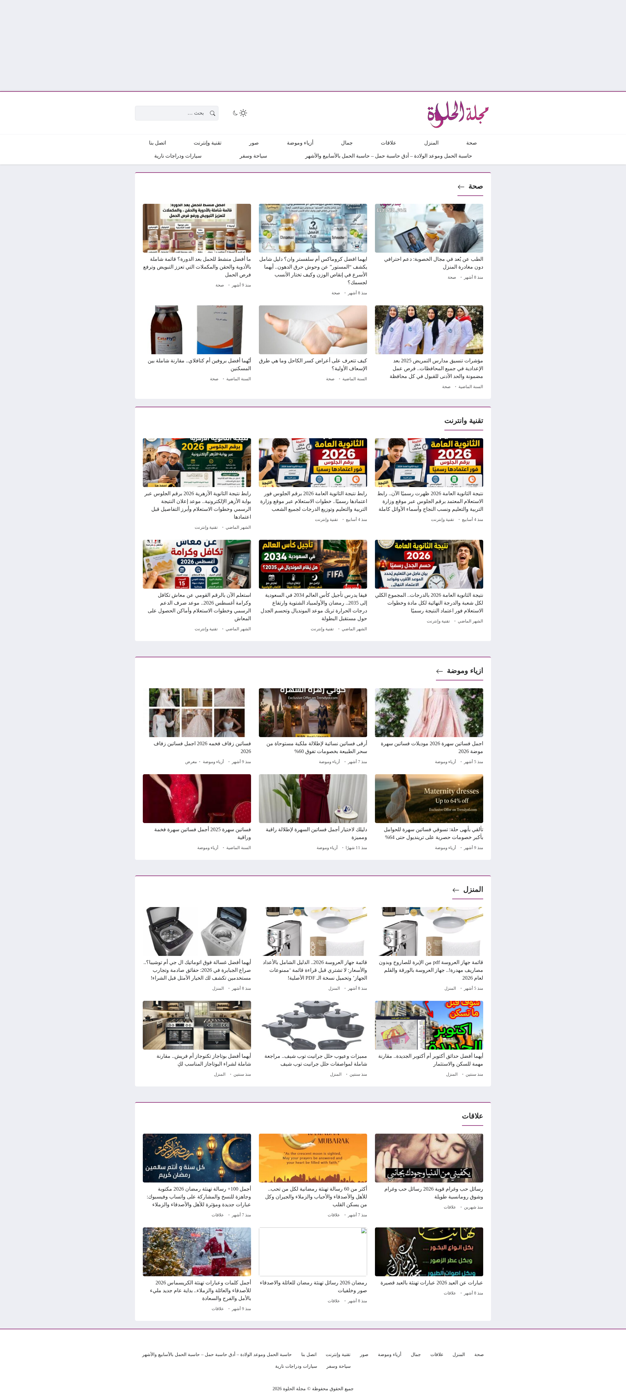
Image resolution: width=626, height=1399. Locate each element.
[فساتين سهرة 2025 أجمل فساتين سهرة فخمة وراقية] (197, 813)
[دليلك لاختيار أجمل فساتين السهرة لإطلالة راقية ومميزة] (313, 813)
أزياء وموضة (445, 762)
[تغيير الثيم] (239, 112)
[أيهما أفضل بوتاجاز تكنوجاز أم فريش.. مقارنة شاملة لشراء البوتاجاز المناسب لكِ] (197, 1040)
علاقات (450, 1207)
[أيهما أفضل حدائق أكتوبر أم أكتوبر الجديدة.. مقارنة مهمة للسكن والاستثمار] (429, 1040)
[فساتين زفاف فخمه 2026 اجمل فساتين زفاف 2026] (197, 727)
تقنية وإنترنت (442, 519)
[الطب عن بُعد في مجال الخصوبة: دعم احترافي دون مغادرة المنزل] (429, 251)
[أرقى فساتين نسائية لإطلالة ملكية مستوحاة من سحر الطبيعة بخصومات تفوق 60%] (313, 727)
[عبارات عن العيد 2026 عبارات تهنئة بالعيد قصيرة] (429, 1270)
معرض (191, 762)
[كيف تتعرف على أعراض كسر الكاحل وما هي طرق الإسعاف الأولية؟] (313, 348)
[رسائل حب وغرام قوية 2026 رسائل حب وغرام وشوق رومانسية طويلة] (429, 1177)
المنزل (473, 889)
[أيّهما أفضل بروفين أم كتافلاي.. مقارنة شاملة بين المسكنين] (197, 348)
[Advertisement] (430, 45)
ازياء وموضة (465, 670)
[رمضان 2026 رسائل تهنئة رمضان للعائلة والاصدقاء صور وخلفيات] (313, 1270)
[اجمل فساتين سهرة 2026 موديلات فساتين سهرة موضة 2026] (429, 727)
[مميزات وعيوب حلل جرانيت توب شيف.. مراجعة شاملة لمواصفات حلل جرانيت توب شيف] (313, 1040)
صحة (476, 186)
